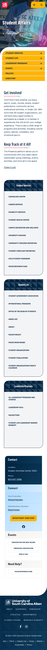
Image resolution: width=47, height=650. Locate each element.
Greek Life (13, 319)
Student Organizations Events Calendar (22, 367)
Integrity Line (21, 641)
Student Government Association (23, 296)
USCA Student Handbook (19, 259)
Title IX (11, 641)
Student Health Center (19, 220)
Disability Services (17, 212)
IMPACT (12, 327)
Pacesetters (14, 415)
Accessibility (19, 645)
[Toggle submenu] (41, 53)
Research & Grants (33, 620)
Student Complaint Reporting (22, 251)
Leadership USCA (16, 407)
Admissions (35, 609)
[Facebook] (23, 527)
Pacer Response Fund (18, 266)
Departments (12, 33)
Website (40, 641)
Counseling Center (17, 197)
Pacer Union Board (17, 342)
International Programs (20, 304)
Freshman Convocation (23, 548)
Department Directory (23, 518)
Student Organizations (19, 350)
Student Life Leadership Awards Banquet (23, 424)
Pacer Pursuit (15, 335)
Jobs (4, 641)
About (9, 609)
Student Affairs (12, 620)
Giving (31, 641)
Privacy (29, 645)
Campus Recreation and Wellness (23, 228)
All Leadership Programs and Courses (22, 399)
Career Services (16, 204)
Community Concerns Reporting (23, 243)
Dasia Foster (14, 510)
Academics (21, 609)
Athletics (15, 615)
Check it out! (10, 167)
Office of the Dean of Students (22, 311)
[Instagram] (26, 626)
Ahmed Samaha (15, 500)
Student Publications (18, 358)
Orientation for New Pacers (23, 542)
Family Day (23, 554)
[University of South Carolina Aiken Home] (5, 5)
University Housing (17, 235)
